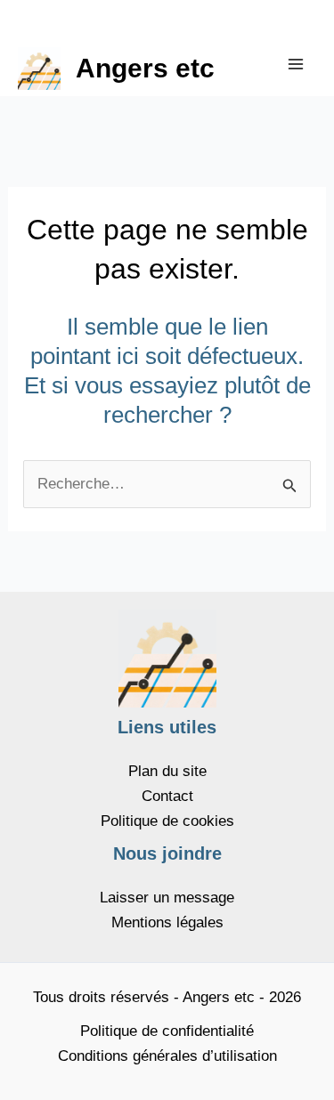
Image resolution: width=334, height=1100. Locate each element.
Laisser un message (167, 897)
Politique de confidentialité (167, 1031)
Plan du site (167, 771)
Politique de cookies (167, 821)
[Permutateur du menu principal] (296, 64)
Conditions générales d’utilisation (167, 1055)
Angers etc (145, 68)
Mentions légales (167, 922)
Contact (167, 796)
